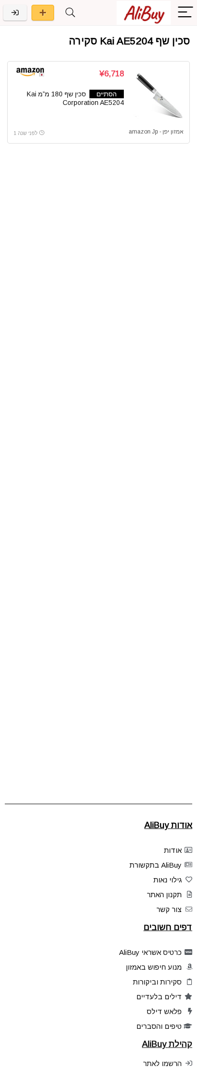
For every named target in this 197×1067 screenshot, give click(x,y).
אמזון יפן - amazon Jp (156, 131)
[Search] (70, 12)
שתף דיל (43, 13)
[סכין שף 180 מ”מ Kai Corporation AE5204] (157, 95)
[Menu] (185, 12)
